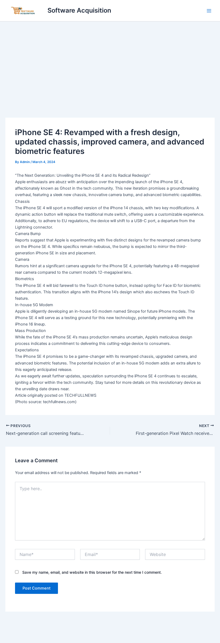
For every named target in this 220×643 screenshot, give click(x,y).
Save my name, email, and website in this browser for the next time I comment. (92, 572)
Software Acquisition (79, 10)
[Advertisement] (110, 61)
